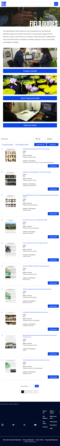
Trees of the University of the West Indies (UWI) (35, 219)
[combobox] (47, 139)
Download (53, 144)
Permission (53, 425)
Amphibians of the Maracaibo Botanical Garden (35, 312)
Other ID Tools (30, 125)
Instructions (53, 421)
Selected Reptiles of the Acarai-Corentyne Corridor (36, 360)
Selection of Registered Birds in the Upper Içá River (36, 266)
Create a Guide (30, 71)
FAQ (51, 428)
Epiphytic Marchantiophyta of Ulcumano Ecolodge (36, 149)
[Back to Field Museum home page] (4, 4)
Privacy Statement (28, 439)
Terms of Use (40, 439)
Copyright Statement (51, 439)
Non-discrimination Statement (12, 439)
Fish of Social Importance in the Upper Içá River (35, 243)
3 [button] (29, 391)
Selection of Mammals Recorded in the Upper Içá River (37, 289)
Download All (40, 144)
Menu (56, 3)
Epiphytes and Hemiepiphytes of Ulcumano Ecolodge (37, 172)
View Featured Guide (30, 98)
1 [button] (22, 391)
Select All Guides (8, 144)
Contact (45, 427)
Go (37, 386)
